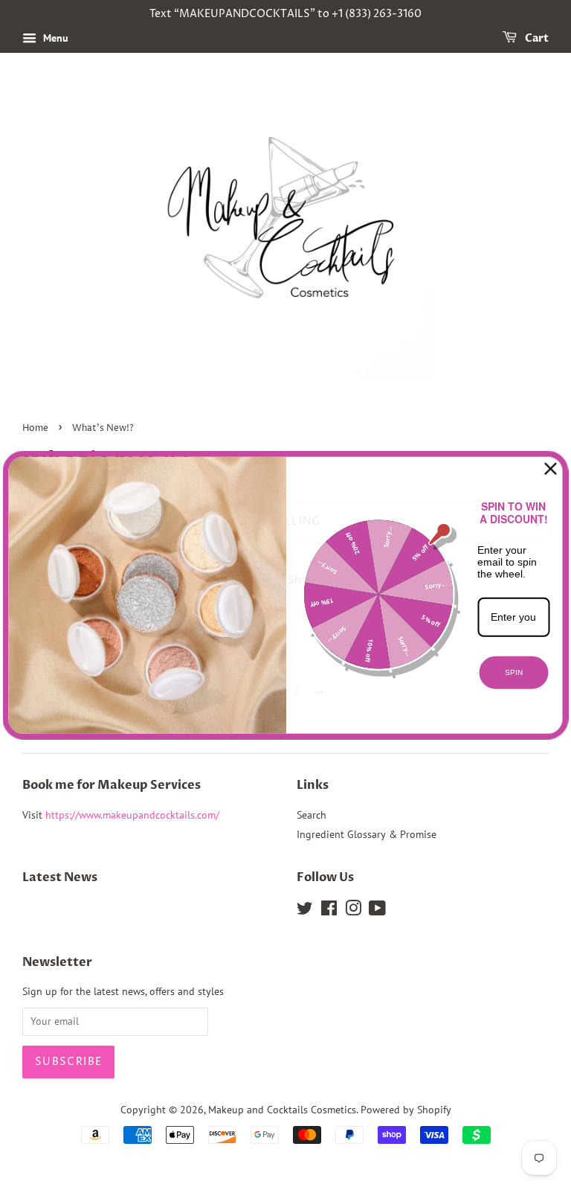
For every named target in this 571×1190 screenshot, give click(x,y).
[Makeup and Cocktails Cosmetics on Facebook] (329, 911)
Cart (536, 38)
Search (311, 815)
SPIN (514, 672)
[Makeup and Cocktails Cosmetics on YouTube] (377, 911)
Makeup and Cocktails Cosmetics (282, 1109)
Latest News (59, 877)
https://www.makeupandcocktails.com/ (132, 815)
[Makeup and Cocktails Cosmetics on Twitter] (305, 911)
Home (35, 428)
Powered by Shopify (406, 1109)
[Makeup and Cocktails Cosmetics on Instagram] (353, 911)
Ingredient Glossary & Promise (366, 834)
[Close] (551, 468)
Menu (54, 38)
